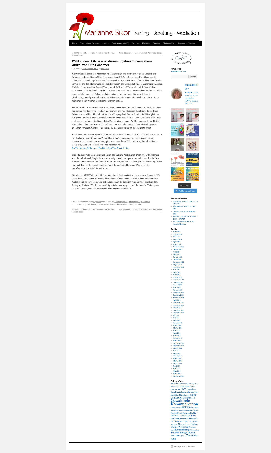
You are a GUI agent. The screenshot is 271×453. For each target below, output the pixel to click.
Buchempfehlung (183, 386)
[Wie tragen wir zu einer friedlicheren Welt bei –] (192, 174)
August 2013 (177, 363)
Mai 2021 (176, 269)
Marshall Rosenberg (183, 417)
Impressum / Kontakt (186, 43)
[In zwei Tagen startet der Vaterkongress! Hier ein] (177, 144)
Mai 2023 (176, 252)
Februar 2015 (177, 338)
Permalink (138, 204)
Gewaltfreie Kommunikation (97, 43)
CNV (178, 389)
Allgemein (97, 201)
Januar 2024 (177, 244)
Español (178, 392)
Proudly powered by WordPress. (184, 446)
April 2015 (176, 333)
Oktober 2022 (177, 259)
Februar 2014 (177, 356)
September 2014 (178, 345)
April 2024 (176, 242)
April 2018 (176, 300)
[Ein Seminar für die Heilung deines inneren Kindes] (192, 115)
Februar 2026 (177, 234)
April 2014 (176, 353)
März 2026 (176, 231)
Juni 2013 (176, 366)
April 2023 (176, 254)
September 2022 (178, 262)
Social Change (90, 204)
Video (184, 436)
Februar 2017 (177, 307)
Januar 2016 (177, 325)
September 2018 (178, 297)
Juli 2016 (176, 315)
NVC (188, 424)
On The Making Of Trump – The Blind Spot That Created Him (100, 147)
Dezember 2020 (178, 280)
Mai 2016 (176, 318)
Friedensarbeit (134, 201)
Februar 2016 (177, 323)
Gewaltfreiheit (176, 407)
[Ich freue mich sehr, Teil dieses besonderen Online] (192, 144)
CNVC (184, 389)
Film (177, 395)
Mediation (146, 43)
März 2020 (176, 287)
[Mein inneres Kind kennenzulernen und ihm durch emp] (177, 115)
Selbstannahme (194, 430)
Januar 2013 (177, 373)
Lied (192, 413)
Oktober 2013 (177, 361)
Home (74, 43)
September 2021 (178, 267)
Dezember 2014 (178, 343)
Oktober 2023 (177, 249)
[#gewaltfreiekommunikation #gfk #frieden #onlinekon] (177, 174)
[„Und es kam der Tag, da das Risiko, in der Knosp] (177, 159)
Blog (82, 43)
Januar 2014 (177, 358)
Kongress (186, 413)
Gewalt (192, 398)
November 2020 (178, 282)
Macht (180, 416)
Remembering (182, 429)
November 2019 (178, 292)
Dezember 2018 (178, 295)
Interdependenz (178, 410)
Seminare (135, 43)
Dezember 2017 (178, 302)
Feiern (191, 391)
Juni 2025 (176, 236)
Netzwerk (182, 424)
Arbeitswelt (175, 383)
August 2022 (177, 264)
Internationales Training (191, 410)
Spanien (191, 432)
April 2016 (176, 320)
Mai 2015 (176, 330)
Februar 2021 (177, 277)
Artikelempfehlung (121, 201)
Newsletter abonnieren (178, 71)
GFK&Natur (188, 407)
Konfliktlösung (176, 413)
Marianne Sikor (169, 43)
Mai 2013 (176, 368)
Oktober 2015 (177, 328)
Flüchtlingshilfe (185, 395)
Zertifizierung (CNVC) (120, 43)
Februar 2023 (177, 257)
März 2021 (176, 274)
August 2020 (177, 285)
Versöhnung (176, 435)
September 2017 (178, 305)
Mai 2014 (176, 351)
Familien (185, 392)
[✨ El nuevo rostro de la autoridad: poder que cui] (192, 159)
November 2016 (178, 310)
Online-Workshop (180, 426)
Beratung (156, 43)
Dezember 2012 (178, 376)
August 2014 (177, 348)
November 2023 (178, 247)
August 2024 (177, 239)
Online (194, 424)
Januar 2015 (177, 340)
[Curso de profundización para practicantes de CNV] (192, 129)
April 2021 (176, 272)
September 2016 (178, 312)
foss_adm (105, 68)
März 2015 (176, 335)
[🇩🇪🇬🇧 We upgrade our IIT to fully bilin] (177, 129)
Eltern (190, 389)
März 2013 (176, 371)
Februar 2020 (177, 290)
